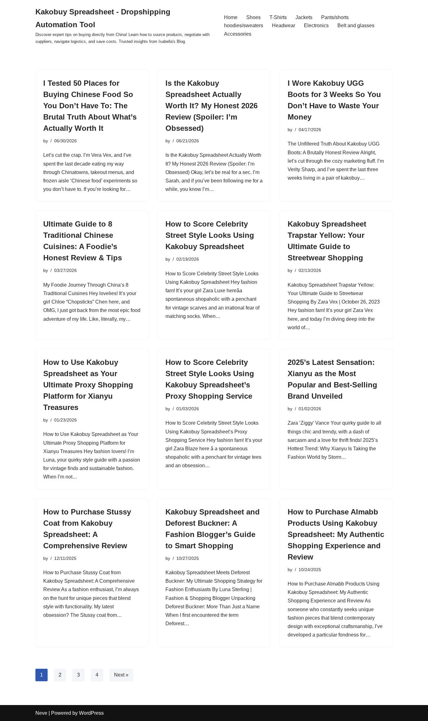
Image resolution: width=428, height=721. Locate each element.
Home (230, 17)
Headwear (283, 25)
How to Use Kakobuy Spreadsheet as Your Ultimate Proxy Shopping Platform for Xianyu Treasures (88, 385)
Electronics (316, 25)
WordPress (91, 713)
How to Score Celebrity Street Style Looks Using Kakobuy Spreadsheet (209, 235)
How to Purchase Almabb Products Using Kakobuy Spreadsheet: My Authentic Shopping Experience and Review (336, 534)
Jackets (303, 17)
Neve (41, 713)
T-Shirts (278, 17)
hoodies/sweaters (243, 25)
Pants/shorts (335, 17)
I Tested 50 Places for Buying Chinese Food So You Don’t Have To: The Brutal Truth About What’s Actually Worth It (90, 105)
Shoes (253, 17)
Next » (121, 675)
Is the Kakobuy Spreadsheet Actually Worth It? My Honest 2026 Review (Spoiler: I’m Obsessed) (211, 105)
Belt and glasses (355, 25)
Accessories (237, 34)
